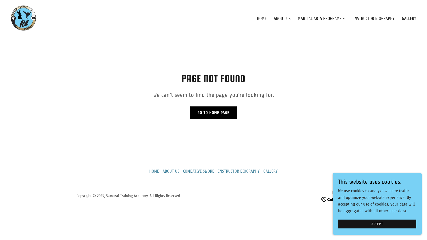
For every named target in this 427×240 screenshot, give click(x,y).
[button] (322, 18)
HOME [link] (262, 18)
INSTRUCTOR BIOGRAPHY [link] (374, 18)
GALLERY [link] (409, 18)
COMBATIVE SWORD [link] (199, 171)
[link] (23, 17)
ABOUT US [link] (282, 18)
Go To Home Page (213, 112)
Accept (377, 224)
